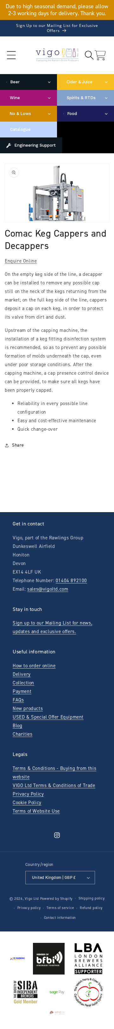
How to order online (34, 666)
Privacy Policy (28, 794)
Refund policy (91, 907)
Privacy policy (29, 907)
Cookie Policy (27, 802)
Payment (22, 691)
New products (28, 708)
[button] (11, 55)
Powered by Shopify (56, 898)
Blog (17, 725)
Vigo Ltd (32, 898)
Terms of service (60, 907)
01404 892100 (71, 580)
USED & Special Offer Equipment (48, 717)
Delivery (22, 674)
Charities (22, 734)
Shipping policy (92, 898)
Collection (23, 683)
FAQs (18, 700)
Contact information (60, 917)
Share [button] (18, 445)
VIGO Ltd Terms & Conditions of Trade (54, 785)
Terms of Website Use (36, 811)
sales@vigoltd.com (47, 589)
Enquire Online (21, 261)
